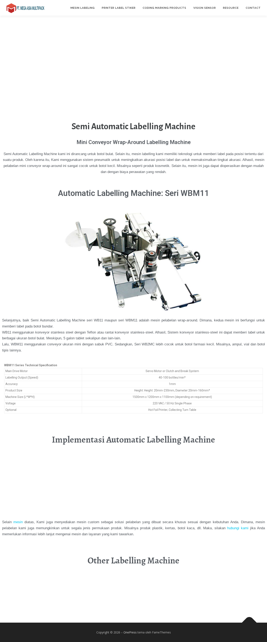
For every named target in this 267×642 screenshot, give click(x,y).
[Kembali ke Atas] (249, 622)
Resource (231, 7)
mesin (18, 522)
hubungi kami (237, 528)
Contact (253, 7)
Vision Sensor (204, 7)
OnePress (130, 632)
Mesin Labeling (83, 7)
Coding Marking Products (164, 7)
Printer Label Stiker (119, 7)
